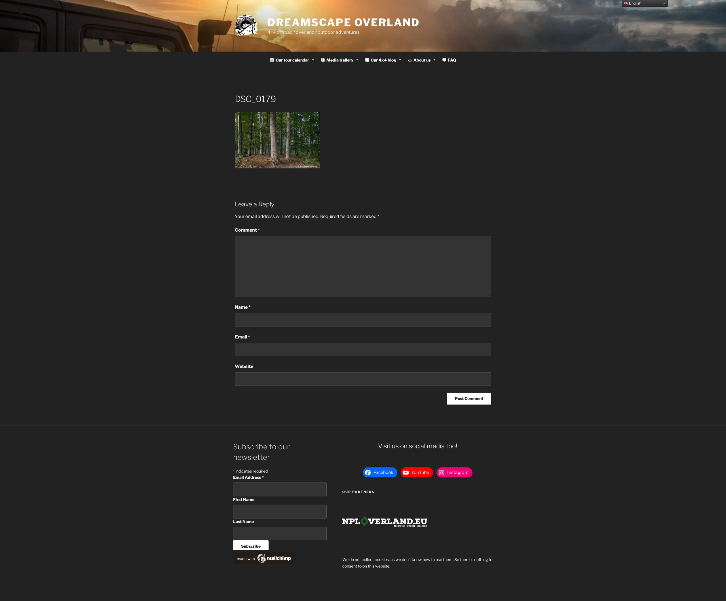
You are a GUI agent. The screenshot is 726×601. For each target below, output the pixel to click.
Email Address (248, 477)
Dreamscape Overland (343, 22)
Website (244, 366)
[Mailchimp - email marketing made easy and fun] (264, 562)
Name (243, 307)
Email (242, 337)
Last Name (243, 521)
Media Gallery (339, 60)
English (634, 3)
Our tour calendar (292, 60)
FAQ (452, 60)
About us (421, 60)
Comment (247, 230)
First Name (243, 499)
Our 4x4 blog (383, 60)
